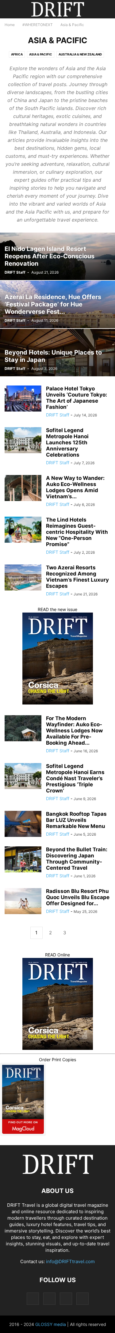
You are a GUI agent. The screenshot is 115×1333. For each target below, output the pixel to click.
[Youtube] (82, 1298)
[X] (66, 1298)
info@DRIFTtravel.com (70, 1261)
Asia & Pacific (40, 54)
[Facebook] (33, 1298)
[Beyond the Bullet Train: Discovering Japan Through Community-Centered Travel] (23, 860)
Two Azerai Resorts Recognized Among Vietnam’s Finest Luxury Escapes (77, 576)
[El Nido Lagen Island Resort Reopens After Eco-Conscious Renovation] (57, 256)
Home (10, 24)
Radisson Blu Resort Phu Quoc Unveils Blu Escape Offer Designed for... (77, 897)
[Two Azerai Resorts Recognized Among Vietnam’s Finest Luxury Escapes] (23, 578)
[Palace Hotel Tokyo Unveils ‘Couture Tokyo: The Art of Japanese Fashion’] (23, 399)
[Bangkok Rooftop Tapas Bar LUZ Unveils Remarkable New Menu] (23, 824)
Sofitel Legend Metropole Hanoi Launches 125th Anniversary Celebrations (67, 442)
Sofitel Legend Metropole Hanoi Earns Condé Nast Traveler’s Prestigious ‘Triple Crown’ (75, 778)
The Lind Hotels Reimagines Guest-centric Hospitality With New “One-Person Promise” (77, 532)
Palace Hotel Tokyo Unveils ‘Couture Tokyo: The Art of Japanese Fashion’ (76, 397)
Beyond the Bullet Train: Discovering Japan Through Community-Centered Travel (76, 858)
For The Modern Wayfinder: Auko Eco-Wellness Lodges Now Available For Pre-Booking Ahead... (74, 730)
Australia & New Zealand (80, 54)
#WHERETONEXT (37, 24)
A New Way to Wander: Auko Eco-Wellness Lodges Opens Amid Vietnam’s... (75, 487)
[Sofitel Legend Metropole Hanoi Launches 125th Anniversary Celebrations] (23, 441)
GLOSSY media (50, 1324)
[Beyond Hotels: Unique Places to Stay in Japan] (57, 352)
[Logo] (57, 1172)
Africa (17, 54)
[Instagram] (49, 1298)
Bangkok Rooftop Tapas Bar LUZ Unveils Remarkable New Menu (76, 820)
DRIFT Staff (15, 272)
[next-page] (79, 933)
